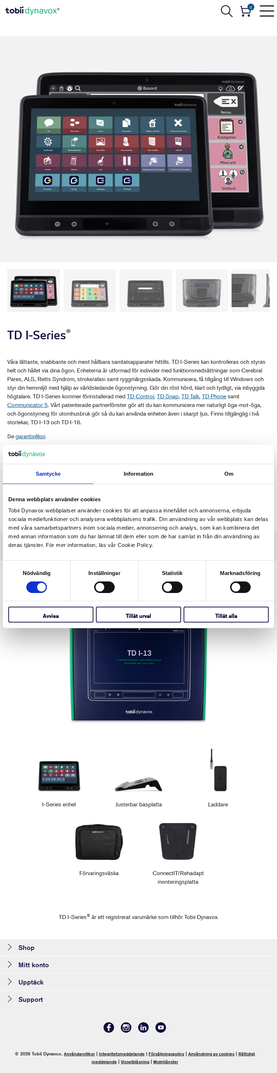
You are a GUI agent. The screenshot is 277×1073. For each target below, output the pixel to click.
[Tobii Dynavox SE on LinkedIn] (143, 1031)
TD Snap (168, 396)
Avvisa (51, 615)
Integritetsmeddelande (122, 1053)
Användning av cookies (211, 1053)
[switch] (104, 587)
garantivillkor (30, 436)
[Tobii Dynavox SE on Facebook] (109, 1031)
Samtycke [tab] (48, 473)
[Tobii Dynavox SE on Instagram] (126, 1031)
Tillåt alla (226, 615)
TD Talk (190, 396)
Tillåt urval (138, 615)
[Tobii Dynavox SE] (32, 11)
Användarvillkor (79, 1053)
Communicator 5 (27, 404)
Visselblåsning (135, 1061)
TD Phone (214, 396)
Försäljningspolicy (166, 1053)
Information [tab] (138, 473)
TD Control (140, 396)
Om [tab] (228, 473)
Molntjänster (165, 1061)
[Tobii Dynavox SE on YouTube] (161, 1031)
